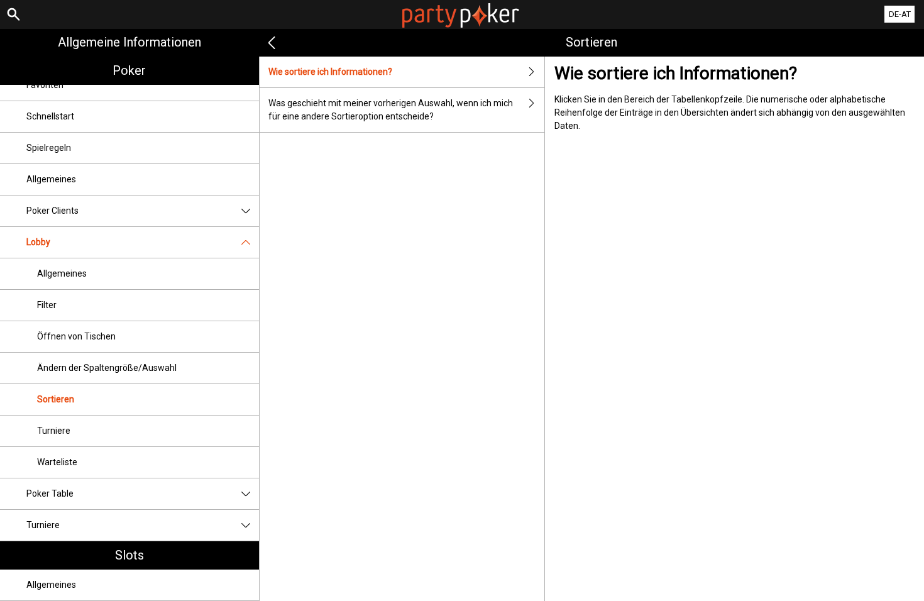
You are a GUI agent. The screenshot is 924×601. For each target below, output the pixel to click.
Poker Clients (52, 211)
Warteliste (57, 462)
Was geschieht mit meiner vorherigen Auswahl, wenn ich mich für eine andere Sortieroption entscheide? (390, 109)
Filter (47, 305)
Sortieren (55, 399)
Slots (129, 555)
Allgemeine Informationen (129, 42)
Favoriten (44, 85)
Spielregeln (48, 148)
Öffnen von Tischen (76, 336)
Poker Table (50, 493)
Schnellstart (50, 116)
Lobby (38, 242)
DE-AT (900, 14)
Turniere (53, 431)
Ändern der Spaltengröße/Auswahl (107, 368)
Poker (129, 70)
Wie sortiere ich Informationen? (330, 72)
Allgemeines (51, 179)
